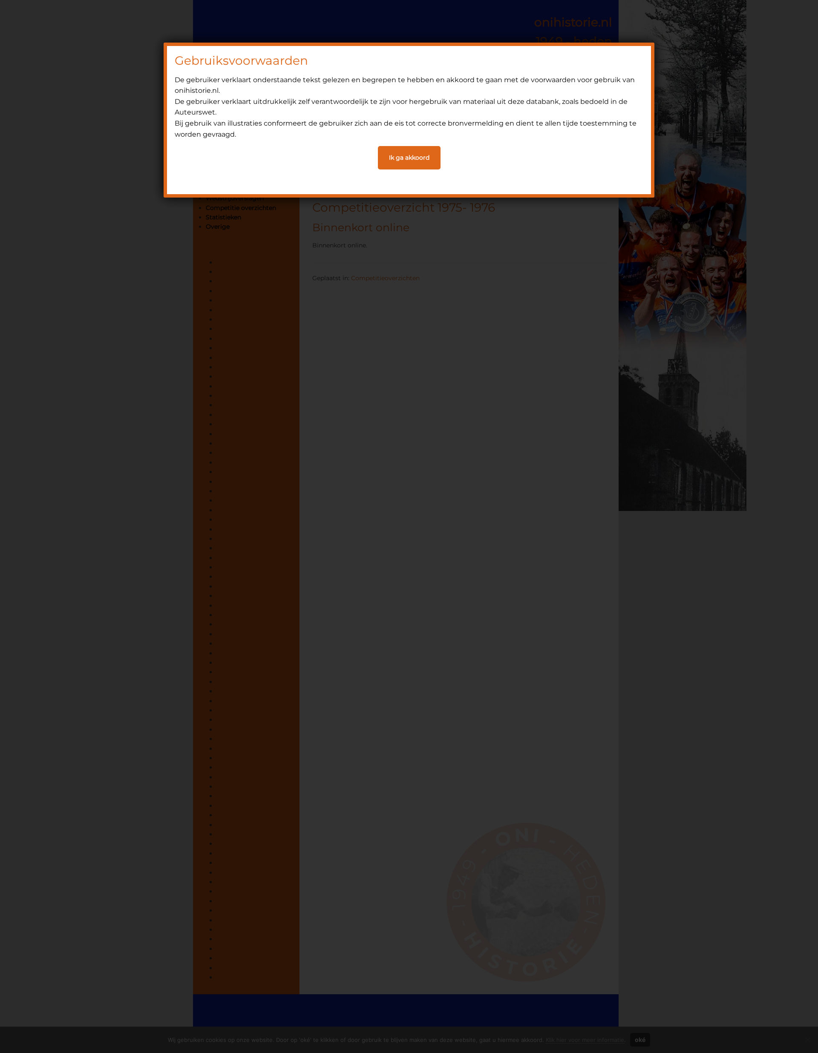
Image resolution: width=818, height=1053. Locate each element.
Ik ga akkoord (409, 157)
